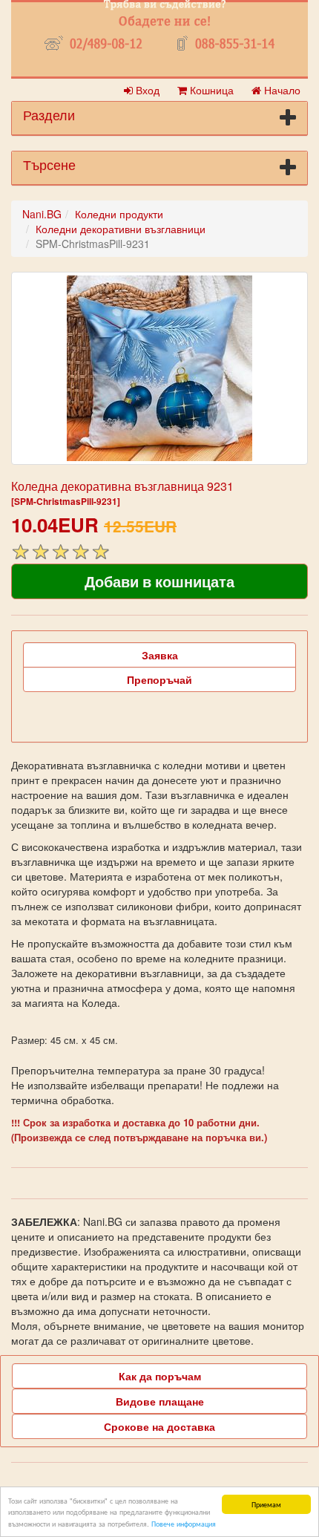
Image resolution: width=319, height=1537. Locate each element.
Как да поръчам (160, 1375)
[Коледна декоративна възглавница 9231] (159, 368)
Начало (280, 89)
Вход (146, 89)
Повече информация (183, 1523)
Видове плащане (160, 1401)
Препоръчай (159, 679)
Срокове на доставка (159, 1426)
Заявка (160, 654)
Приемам (266, 1504)
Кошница (210, 89)
